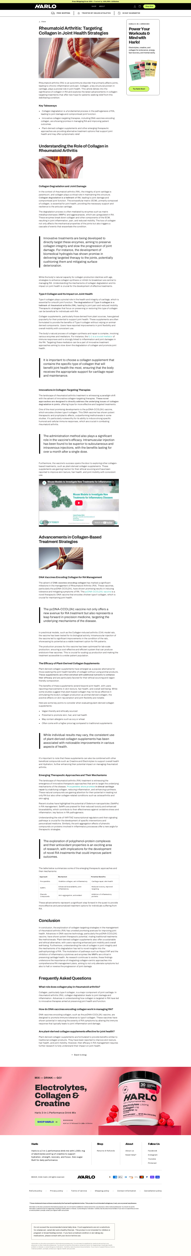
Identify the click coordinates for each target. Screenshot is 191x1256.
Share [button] (43, 22)
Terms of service (79, 1191)
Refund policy (35, 1191)
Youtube (152, 1159)
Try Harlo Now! (139, 89)
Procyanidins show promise (81, 786)
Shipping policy (102, 1191)
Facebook (152, 1151)
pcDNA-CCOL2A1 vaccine (98, 591)
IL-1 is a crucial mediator (100, 336)
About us (129, 1151)
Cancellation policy (153, 1191)
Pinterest (152, 1163)
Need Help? (130, 1155)
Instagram (153, 1155)
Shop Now (149, 6)
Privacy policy (56, 1191)
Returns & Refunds (106, 1151)
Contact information (126, 1191)
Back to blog (80, 1055)
